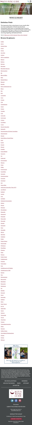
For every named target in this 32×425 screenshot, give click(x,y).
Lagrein (2, 194)
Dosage (2, 135)
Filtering (2, 162)
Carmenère (3, 95)
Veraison (3, 328)
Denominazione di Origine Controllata (9, 131)
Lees (2, 196)
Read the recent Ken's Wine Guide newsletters (16, 422)
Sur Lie (2, 306)
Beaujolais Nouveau (5, 68)
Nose (2, 227)
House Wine (3, 185)
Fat (1, 156)
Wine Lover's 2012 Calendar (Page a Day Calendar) (15, 35)
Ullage (2, 326)
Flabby (2, 167)
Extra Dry (3, 153)
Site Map (26, 383)
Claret (2, 106)
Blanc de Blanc (4, 75)
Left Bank (3, 198)
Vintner (2, 337)
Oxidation (3, 236)
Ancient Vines (4, 46)
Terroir (2, 317)
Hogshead (3, 180)
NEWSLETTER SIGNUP (16, 414)
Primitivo (3, 261)
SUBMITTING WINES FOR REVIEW (16, 406)
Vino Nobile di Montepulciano (7, 333)
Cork (2, 113)
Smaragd (3, 292)
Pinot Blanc (3, 248)
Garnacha (3, 174)
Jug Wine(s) (3, 189)
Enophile (3, 149)
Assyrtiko (3, 53)
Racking (2, 272)
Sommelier (3, 297)
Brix (2, 91)
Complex (3, 111)
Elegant (2, 147)
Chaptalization (4, 104)
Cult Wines (3, 122)
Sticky (2, 301)
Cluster (2, 109)
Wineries (24, 381)
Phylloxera (3, 245)
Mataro (2, 203)
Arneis (2, 48)
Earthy (2, 142)
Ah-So (2, 44)
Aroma (2, 50)
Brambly (3, 84)
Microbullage (4, 209)
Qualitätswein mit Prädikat (7, 268)
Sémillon (3, 290)
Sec (1, 288)
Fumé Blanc (3, 171)
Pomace (2, 254)
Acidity (2, 41)
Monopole (3, 216)
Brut (2, 93)
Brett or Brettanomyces (6, 86)
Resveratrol (3, 279)
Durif (2, 140)
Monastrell (3, 214)
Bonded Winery (4, 79)
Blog (19, 383)
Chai (2, 102)
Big (1, 73)
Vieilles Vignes (4, 331)
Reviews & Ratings (10, 381)
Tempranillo (3, 315)
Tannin (2, 310)
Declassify (3, 129)
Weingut (3, 340)
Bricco (2, 88)
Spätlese (3, 299)
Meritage (3, 207)
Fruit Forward (4, 169)
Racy (2, 275)
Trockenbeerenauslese (6, 324)
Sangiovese (3, 286)
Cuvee (2, 124)
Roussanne (3, 283)
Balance (2, 59)
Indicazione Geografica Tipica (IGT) (8, 187)
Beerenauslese (4, 70)
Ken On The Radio (9, 383)
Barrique (3, 64)
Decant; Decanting (5, 127)
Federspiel (3, 158)
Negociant (3, 225)
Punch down (3, 263)
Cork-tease (3, 118)
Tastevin (3, 313)
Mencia (2, 205)
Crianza (2, 120)
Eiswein (2, 144)
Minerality (3, 212)
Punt (2, 266)
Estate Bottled (4, 151)
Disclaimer (16, 404)
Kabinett (3, 192)
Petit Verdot (3, 243)
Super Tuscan (4, 304)
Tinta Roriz (3, 319)
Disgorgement (4, 133)
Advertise (16, 385)
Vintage (2, 335)
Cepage (2, 100)
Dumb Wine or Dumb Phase (7, 138)
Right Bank (3, 281)
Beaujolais (3, 66)
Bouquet (3, 82)
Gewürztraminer (4, 176)
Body (2, 77)
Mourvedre (3, 218)
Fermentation (4, 160)
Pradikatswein (4, 259)
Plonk (2, 252)
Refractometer (4, 277)
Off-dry (2, 232)
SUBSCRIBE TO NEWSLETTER (16, 418)
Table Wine (3, 308)
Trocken (2, 322)
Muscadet (3, 221)
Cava (2, 97)
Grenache (3, 178)
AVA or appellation (5, 57)
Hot (1, 183)
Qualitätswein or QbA (5, 270)
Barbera (2, 61)
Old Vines (3, 234)
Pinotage (3, 250)
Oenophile (3, 230)
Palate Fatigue (4, 241)
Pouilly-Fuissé (4, 257)
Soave (2, 295)
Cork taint (3, 115)
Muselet (2, 223)
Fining (2, 165)
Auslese (2, 55)
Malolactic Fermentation (6, 201)
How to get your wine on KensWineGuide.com (16, 410)
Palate (2, 239)
